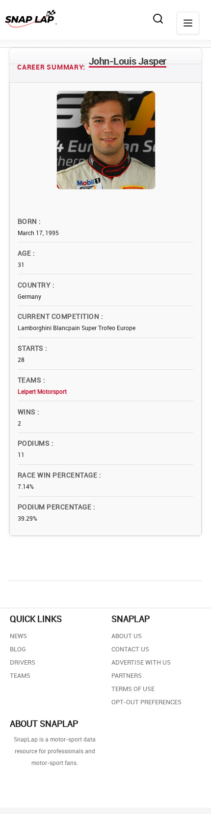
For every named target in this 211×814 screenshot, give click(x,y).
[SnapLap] (31, 18)
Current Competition (59, 316)
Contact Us (130, 649)
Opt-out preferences (146, 701)
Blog (18, 649)
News (18, 635)
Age (25, 253)
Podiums (35, 443)
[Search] (158, 18)
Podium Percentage (55, 506)
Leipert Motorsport (42, 391)
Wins (27, 411)
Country (35, 284)
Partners (126, 675)
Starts (31, 348)
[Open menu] (188, 23)
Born (28, 221)
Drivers (22, 662)
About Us (126, 635)
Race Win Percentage (58, 474)
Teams (30, 379)
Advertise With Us (141, 662)
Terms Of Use (133, 688)
